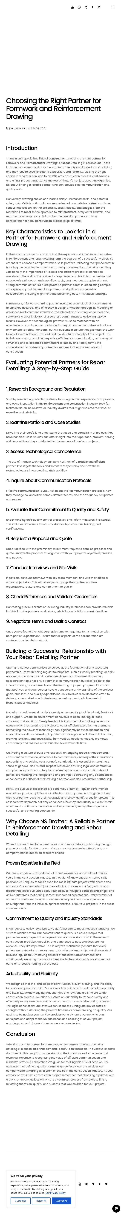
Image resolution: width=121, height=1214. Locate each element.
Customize (20, 1201)
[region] (41, 1189)
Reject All (41, 1201)
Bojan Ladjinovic (16, 128)
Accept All (61, 1201)
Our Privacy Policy (56, 1193)
